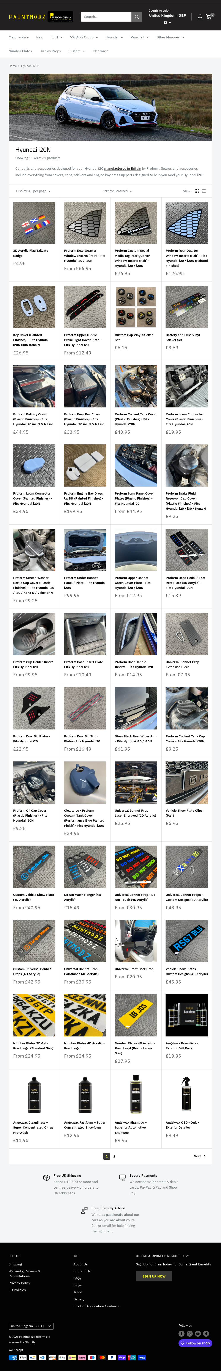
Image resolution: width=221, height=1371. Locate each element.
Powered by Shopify (22, 1342)
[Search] (136, 17)
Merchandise (19, 37)
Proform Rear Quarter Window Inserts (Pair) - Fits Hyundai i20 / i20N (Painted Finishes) (187, 258)
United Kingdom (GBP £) (27, 1326)
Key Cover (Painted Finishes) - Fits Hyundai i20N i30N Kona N (31, 340)
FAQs (77, 1278)
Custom (74, 51)
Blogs (77, 1285)
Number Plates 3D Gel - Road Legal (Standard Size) (33, 1045)
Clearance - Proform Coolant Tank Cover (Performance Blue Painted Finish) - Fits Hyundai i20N (84, 818)
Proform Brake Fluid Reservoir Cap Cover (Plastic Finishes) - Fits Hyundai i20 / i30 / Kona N (186, 501)
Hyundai (112, 37)
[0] (209, 16)
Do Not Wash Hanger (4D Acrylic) (82, 897)
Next (197, 1156)
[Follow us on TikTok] (206, 1334)
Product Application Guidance (96, 1306)
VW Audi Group (81, 37)
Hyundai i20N (30, 66)
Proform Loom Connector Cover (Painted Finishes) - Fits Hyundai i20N (32, 498)
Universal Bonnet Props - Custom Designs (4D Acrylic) (187, 897)
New (39, 37)
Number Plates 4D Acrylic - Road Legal (84, 1045)
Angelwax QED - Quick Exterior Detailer (182, 1124)
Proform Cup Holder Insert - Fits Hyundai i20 (34, 664)
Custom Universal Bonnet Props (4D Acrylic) (32, 971)
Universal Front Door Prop (134, 969)
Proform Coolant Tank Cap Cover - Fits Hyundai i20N (185, 738)
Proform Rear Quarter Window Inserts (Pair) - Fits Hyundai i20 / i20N (84, 255)
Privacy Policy (19, 1283)
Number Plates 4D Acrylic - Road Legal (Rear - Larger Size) (135, 1048)
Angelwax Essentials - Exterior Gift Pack (182, 1045)
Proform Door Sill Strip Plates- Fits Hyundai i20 (82, 738)
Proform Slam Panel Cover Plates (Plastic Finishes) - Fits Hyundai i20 (134, 498)
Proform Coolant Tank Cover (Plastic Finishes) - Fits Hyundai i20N (136, 419)
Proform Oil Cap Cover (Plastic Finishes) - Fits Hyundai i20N (30, 815)
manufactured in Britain (122, 168)
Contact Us (82, 1271)
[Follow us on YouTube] (198, 1334)
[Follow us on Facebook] (181, 1334)
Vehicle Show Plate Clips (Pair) (184, 813)
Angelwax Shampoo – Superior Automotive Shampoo (131, 1127)
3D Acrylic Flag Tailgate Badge (30, 253)
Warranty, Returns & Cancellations (24, 1273)
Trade (77, 1292)
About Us (80, 1264)
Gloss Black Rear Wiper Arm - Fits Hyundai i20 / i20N (135, 738)
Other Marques (168, 37)
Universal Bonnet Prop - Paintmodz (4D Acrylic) (82, 971)
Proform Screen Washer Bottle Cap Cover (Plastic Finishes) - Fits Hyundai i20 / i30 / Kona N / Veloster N (33, 585)
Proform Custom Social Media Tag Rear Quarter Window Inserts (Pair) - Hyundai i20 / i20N (132, 258)
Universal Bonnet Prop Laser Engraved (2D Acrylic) (135, 813)
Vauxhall (137, 37)
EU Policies (17, 1290)
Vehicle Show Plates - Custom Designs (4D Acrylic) (187, 971)
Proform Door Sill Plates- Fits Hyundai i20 (31, 738)
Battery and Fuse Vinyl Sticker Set (183, 337)
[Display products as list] (204, 191)
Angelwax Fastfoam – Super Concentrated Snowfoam (85, 1124)
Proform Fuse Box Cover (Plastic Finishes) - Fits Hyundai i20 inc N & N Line (84, 419)
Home (13, 66)
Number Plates (20, 51)
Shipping (15, 1264)
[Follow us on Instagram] (190, 1334)
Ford (54, 37)
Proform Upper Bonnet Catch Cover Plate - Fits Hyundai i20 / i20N (132, 583)
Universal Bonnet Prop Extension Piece (182, 664)
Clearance (101, 51)
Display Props (50, 51)
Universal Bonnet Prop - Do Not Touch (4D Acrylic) (135, 897)
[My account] (200, 16)
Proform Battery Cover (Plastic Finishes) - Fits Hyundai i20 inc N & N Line (33, 419)
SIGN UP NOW (154, 1276)
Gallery (78, 1299)
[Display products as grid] (197, 191)
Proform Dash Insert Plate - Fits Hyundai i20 (84, 664)
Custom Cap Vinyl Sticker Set (134, 337)
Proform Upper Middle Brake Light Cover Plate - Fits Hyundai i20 (82, 340)
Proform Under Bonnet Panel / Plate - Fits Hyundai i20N (85, 583)
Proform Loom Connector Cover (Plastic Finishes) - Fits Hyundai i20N (184, 419)
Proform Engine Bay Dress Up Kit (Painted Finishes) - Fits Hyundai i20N (83, 498)
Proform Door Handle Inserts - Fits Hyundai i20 (134, 664)
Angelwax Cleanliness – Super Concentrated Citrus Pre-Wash (33, 1127)
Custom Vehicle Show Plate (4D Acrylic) (33, 897)
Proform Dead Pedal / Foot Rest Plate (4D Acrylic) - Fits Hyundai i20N (185, 583)
